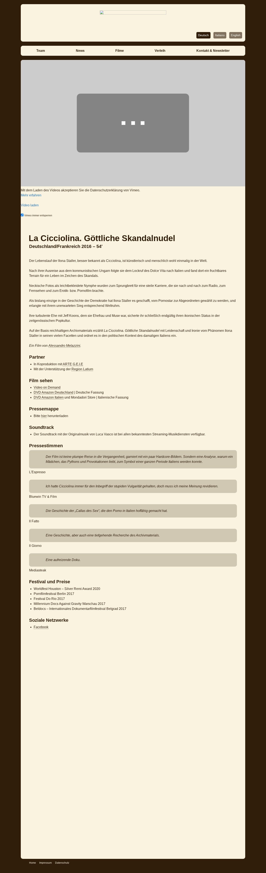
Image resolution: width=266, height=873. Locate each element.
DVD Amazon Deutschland (53, 392)
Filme (119, 50)
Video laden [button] (30, 205)
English (235, 35)
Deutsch (203, 35)
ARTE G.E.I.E (73, 364)
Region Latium (82, 369)
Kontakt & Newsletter (213, 50)
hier (44, 416)
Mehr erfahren (31, 195)
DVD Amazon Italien (49, 397)
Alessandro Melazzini (64, 345)
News (80, 50)
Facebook (41, 627)
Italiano (220, 35)
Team (40, 50)
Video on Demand (47, 387)
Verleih (160, 50)
